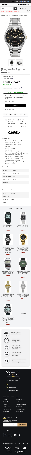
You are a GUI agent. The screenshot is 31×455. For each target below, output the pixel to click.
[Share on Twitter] (14, 134)
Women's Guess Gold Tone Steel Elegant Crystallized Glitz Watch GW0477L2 (7, 296)
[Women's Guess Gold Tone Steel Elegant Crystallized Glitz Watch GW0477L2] (7, 287)
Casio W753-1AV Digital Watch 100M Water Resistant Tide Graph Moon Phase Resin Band (8, 319)
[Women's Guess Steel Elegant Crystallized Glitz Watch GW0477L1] (23, 287)
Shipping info (18, 401)
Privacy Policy (6, 406)
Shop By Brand (19, 411)
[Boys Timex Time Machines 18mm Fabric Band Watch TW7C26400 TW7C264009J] (7, 240)
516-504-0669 (12, 384)
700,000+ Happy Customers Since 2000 (10, 11)
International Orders (20, 404)
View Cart (24, 8)
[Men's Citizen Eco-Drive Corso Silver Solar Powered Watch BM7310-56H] (15, 57)
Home (2, 14)
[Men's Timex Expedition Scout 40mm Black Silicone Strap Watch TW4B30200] (23, 264)
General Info (6, 399)
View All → (23, 313)
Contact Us (6, 401)
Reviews (5, 404)
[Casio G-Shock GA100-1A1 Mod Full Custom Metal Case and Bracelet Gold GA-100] (23, 240)
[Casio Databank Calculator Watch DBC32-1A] (7, 218)
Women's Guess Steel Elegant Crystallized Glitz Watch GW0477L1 (23, 295)
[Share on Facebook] (10, 134)
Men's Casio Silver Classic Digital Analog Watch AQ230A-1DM (23, 227)
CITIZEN (7, 14)
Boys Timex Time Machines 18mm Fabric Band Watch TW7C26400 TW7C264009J (8, 249)
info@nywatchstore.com (15, 390)
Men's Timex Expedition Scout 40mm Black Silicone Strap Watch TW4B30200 (23, 273)
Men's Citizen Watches (15, 14)
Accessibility (6, 411)
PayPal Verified (7, 409)
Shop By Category (20, 409)
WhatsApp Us (12, 387)
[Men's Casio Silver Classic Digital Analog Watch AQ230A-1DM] (23, 218)
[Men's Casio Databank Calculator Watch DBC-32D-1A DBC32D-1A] (7, 264)
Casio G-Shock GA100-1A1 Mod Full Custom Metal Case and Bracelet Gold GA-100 (23, 249)
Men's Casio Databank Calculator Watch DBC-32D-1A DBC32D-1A (8, 272)
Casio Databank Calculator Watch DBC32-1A (7, 227)
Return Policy (18, 406)
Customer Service (19, 399)
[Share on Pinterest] (18, 134)
